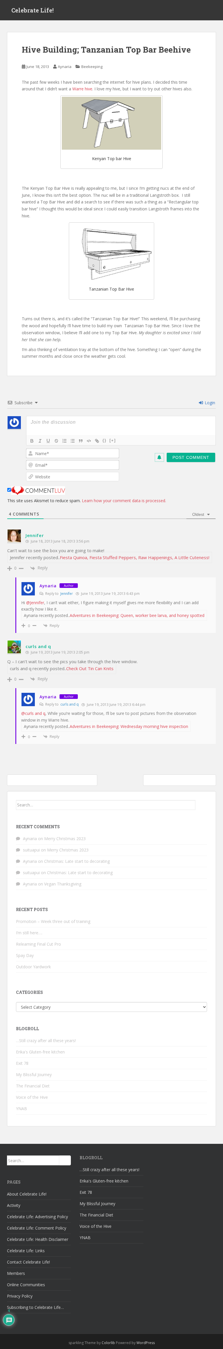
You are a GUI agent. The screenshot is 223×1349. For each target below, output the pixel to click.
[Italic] (40, 440)
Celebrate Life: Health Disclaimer (37, 1239)
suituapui (31, 850)
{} (104, 440)
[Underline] (48, 440)
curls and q (38, 646)
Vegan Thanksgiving (62, 884)
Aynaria (64, 66)
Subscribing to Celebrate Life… (35, 1307)
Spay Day (25, 955)
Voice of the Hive (32, 1097)
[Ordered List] (64, 440)
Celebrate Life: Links (26, 1250)
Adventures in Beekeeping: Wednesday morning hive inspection (129, 726)
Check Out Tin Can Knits (90, 668)
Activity (13, 1205)
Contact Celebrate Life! (28, 1262)
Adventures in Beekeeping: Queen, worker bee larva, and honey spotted (137, 615)
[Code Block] (89, 440)
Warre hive (82, 89)
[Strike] (56, 440)
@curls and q (33, 713)
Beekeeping (91, 66)
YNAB (21, 1108)
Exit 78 (22, 1063)
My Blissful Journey (34, 1074)
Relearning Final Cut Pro (38, 944)
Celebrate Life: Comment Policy (36, 1228)
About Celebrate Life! (26, 1194)
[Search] (201, 805)
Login (209, 402)
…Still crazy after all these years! (46, 1040)
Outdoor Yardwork (33, 966)
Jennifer (35, 535)
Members (16, 1273)
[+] (112, 440)
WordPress (145, 1342)
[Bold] (32, 440)
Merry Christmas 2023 (65, 838)
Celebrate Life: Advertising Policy (37, 1216)
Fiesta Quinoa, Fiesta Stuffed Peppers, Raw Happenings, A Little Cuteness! (134, 557)
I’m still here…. (29, 932)
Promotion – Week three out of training (53, 921)
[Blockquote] (81, 440)
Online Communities (26, 1284)
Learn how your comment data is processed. (124, 500)
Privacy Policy (20, 1296)
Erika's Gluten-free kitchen (40, 1052)
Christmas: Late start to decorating (77, 861)
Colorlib (108, 1342)
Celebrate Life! (32, 10)
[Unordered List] (73, 440)
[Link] (97, 440)
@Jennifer (35, 602)
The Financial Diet (33, 1086)
